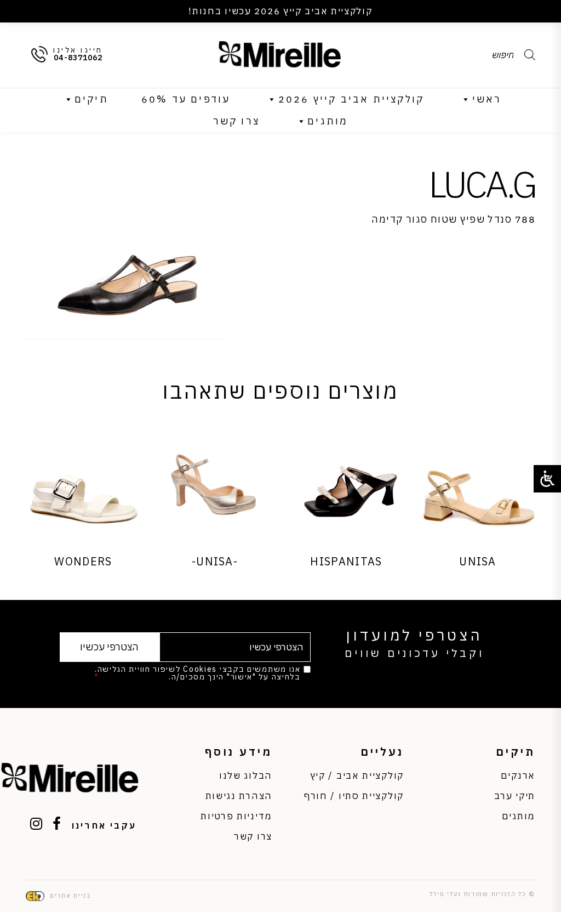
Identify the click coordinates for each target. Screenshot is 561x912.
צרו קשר (236, 121)
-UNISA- (215, 561)
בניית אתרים (70, 895)
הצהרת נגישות (238, 796)
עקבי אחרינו (104, 825)
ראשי (487, 99)
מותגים (327, 121)
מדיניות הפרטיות (134, 677)
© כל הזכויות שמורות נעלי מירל (482, 894)
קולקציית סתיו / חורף (354, 796)
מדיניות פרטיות (236, 816)
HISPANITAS (346, 561)
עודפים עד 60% (186, 99)
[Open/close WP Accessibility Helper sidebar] (547, 478)
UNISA (477, 561)
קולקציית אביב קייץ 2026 (351, 99)
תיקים (91, 99)
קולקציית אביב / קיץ (357, 775)
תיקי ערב (514, 796)
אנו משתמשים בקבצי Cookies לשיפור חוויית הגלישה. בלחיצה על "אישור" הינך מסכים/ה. (197, 673)
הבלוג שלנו (245, 775)
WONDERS (83, 561)
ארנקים (518, 775)
